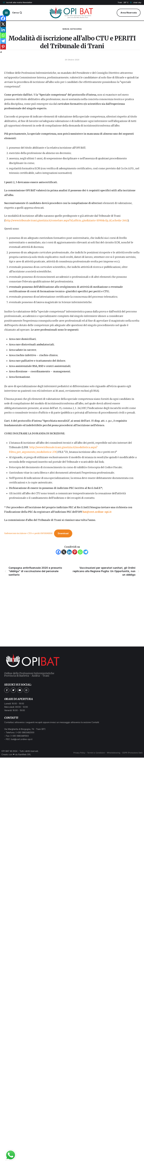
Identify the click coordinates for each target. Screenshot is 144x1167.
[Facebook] (58, 552)
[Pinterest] (74, 552)
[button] (17, 2)
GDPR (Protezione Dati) (132, 753)
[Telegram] (85, 552)
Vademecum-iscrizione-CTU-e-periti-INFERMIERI (28, 533)
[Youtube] (19, 690)
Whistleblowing (113, 753)
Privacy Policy (79, 753)
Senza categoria (72, 29)
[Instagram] (26, 690)
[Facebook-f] (6, 690)
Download (63, 533)
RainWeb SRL (24, 754)
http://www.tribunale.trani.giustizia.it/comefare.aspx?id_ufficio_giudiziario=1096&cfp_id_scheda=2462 (66, 220)
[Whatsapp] (80, 552)
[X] (63, 552)
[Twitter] (13, 690)
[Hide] (1, 52)
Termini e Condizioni (96, 753)
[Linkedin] (69, 552)
